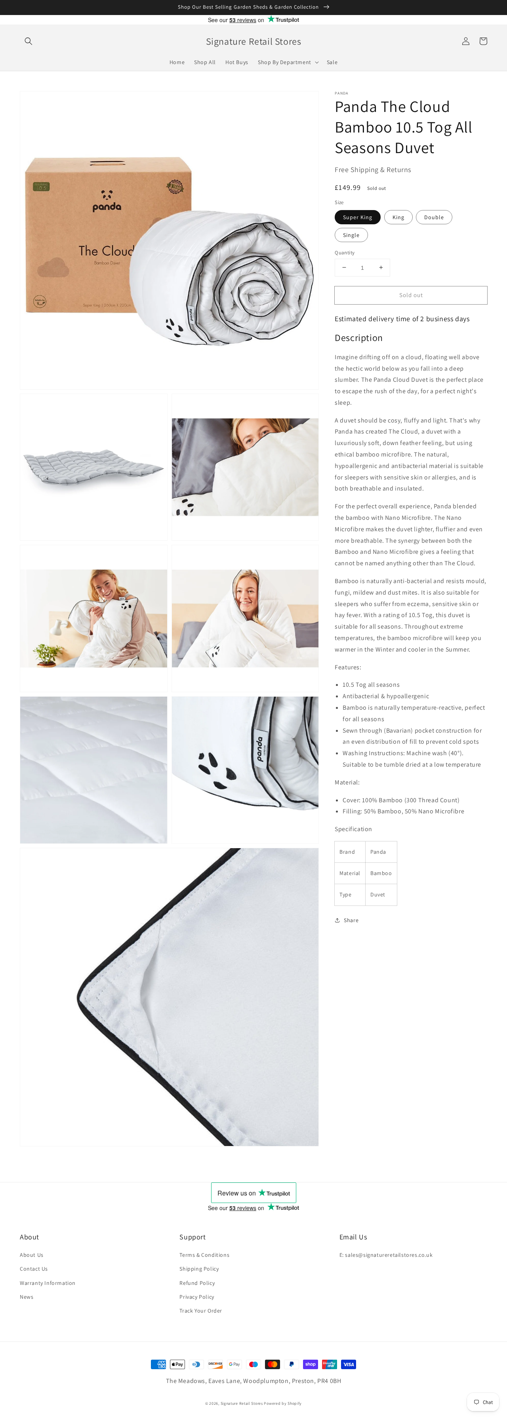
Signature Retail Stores (242, 1403)
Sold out (411, 294)
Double (434, 216)
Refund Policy (197, 1282)
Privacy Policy (196, 1296)
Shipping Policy (199, 1268)
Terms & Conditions (204, 1254)
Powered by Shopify (283, 1403)
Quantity (345, 252)
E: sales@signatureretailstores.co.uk (386, 1254)
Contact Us (34, 1268)
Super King (357, 216)
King (398, 216)
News (26, 1296)
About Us (32, 1254)
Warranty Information (48, 1282)
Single (351, 234)
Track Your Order (200, 1310)
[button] (28, 41)
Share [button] (351, 919)
